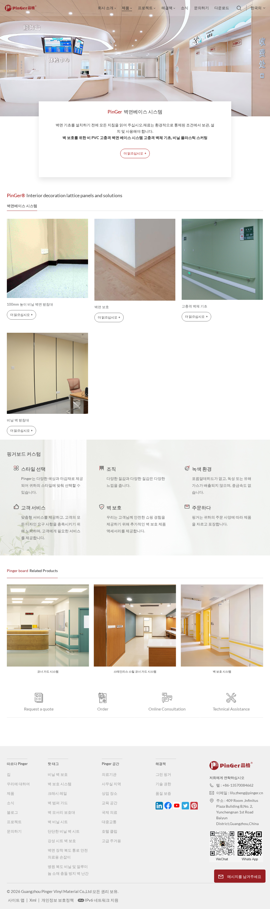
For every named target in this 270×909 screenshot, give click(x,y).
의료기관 (109, 774)
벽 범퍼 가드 (58, 803)
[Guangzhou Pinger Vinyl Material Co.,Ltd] (20, 10)
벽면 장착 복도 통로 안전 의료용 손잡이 (68, 853)
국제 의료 (109, 812)
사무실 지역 (111, 784)
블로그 (12, 812)
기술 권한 (163, 784)
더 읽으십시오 (135, 153)
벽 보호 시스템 (142, 671)
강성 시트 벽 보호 (62, 840)
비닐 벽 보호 (58, 774)
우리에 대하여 (18, 784)
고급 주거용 (111, 840)
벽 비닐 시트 (58, 821)
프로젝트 (145, 8)
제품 (125, 8)
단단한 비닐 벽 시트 (64, 831)
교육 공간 (109, 803)
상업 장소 (109, 793)
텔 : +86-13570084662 (234, 785)
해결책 (166, 8)
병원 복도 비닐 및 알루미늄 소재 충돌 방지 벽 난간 (68, 870)
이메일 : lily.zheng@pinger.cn (239, 793)
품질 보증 (163, 793)
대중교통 (109, 821)
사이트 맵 (16, 900)
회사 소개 (105, 8)
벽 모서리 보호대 (61, 812)
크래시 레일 (57, 793)
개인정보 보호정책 (57, 900)
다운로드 (221, 8)
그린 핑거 (163, 774)
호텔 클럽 (109, 831)
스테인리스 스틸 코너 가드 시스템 (55, 671)
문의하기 (201, 8)
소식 (184, 8)
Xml (33, 900)
